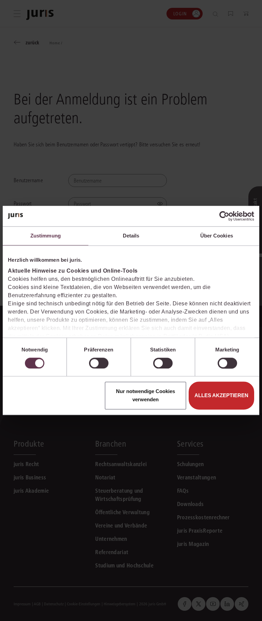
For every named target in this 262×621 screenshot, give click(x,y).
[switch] (98, 363)
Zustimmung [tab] (45, 236)
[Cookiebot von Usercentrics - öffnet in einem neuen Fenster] (224, 216)
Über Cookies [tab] (216, 236)
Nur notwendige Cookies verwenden (145, 396)
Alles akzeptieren (221, 396)
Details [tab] (131, 236)
